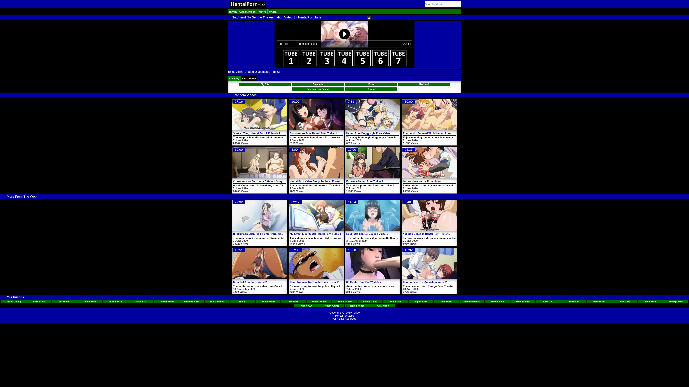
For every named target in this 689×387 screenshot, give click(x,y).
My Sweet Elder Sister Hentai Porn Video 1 (315, 233)
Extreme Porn (191, 301)
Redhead (424, 84)
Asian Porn (90, 301)
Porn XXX (548, 301)
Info (244, 78)
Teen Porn (650, 301)
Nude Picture (523, 301)
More (272, 11)
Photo (252, 78)
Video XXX (306, 305)
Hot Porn (294, 301)
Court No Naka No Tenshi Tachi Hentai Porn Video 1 (321, 282)
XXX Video (383, 305)
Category (234, 78)
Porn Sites (39, 301)
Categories (247, 11)
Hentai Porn (268, 301)
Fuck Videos (217, 301)
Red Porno (599, 301)
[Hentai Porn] (248, 4)
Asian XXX (141, 301)
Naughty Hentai (471, 301)
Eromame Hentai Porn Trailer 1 (364, 181)
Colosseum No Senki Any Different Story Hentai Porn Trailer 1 (270, 181)
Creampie (318, 84)
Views (262, 11)
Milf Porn (446, 301)
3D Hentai (64, 301)
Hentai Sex (395, 301)
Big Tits (265, 84)
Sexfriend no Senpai (318, 89)
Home (233, 11)
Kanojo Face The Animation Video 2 (425, 282)
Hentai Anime (319, 301)
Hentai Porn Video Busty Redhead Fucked (315, 181)
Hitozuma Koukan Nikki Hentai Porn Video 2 (260, 233)
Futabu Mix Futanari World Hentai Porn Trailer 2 (432, 133)
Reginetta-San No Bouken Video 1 (367, 233)
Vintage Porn (676, 301)
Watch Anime (331, 305)
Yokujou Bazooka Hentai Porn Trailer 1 (426, 233)
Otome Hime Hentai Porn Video (422, 181)
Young (371, 89)
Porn (371, 84)
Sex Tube (625, 301)
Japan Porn (421, 301)
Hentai (242, 301)
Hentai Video (345, 301)
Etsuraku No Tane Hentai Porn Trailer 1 (313, 133)
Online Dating (13, 301)
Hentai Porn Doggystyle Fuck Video (368, 133)
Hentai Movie (370, 301)
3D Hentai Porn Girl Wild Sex (363, 282)
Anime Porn (115, 301)
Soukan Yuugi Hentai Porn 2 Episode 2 (256, 133)
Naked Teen (497, 301)
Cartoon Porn (166, 301)
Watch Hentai (357, 305)
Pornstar (574, 301)
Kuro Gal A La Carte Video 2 (250, 282)
